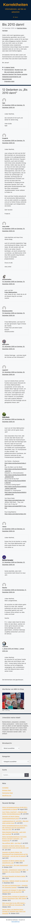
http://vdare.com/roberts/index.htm (15, 514)
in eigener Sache (9, 67)
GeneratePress (16, 921)
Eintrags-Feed (6, 790)
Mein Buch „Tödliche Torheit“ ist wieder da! (15, 881)
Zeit (25, 69)
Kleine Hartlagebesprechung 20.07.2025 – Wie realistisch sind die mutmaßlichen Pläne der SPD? (15, 827)
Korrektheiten (15, 4)
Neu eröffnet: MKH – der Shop (11, 843)
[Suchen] (26, 775)
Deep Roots (5, 417)
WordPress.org (6, 795)
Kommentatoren (9, 69)
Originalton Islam (9, 81)
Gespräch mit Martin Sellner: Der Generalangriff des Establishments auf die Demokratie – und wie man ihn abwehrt (15, 854)
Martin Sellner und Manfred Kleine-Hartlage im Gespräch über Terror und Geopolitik (13, 911)
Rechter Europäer (7, 560)
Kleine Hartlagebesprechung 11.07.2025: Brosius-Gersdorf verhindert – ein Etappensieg (14, 838)
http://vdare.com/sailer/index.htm (15, 500)
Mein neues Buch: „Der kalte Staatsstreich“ (15, 865)
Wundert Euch (19, 69)
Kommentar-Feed (7, 793)
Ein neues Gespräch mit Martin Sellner (13, 876)
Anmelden (5, 788)
